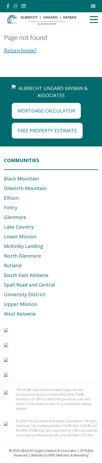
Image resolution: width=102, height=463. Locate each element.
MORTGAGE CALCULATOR (46, 111)
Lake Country (19, 227)
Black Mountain (21, 178)
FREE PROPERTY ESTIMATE (47, 130)
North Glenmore (22, 256)
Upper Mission (20, 304)
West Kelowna (20, 314)
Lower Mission (20, 236)
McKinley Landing (23, 246)
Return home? (20, 50)
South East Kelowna (26, 275)
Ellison (11, 198)
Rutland (12, 265)
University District (24, 294)
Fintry (10, 207)
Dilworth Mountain (25, 188)
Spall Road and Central (29, 285)
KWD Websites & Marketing (68, 455)
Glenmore (15, 217)
